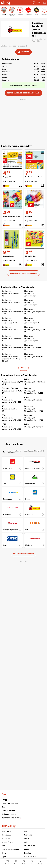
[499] (12, 160)
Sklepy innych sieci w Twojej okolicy (19, 375)
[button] (34, 2)
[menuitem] (7, 862)
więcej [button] (23, 368)
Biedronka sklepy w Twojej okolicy (18, 287)
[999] (12, 239)
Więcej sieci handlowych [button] (23, 554)
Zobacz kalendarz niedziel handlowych (23, 93)
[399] (34, 239)
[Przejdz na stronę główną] (5, 3)
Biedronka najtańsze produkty (16, 146)
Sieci (6, 441)
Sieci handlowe (14, 444)
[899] (34, 199)
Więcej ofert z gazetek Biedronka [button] (23, 273)
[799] (34, 160)
